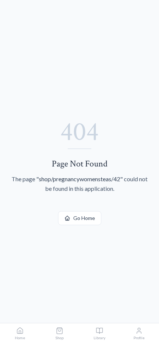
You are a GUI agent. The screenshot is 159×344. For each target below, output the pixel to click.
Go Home (84, 218)
